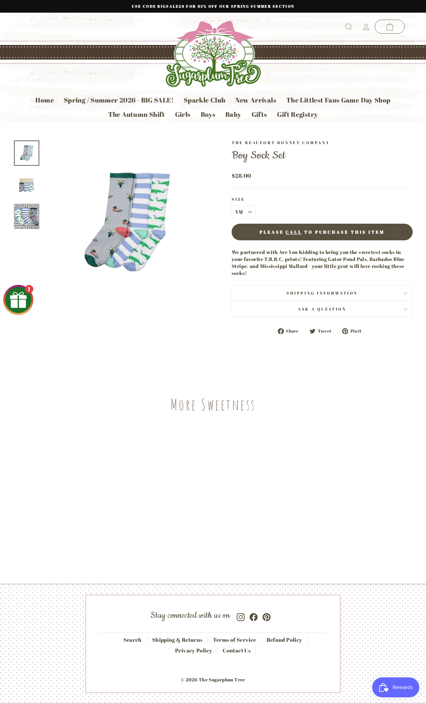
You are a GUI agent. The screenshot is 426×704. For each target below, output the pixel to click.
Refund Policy (285, 639)
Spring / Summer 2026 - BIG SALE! (119, 100)
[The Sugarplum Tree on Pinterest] (267, 615)
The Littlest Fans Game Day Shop (338, 100)
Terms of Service (234, 639)
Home (44, 100)
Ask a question (322, 309)
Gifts (259, 114)
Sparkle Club (205, 100)
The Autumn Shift (136, 114)
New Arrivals (255, 100)
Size (238, 199)
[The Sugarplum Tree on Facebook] (254, 615)
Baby (233, 114)
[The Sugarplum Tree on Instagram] (241, 615)
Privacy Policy (193, 650)
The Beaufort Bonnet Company (281, 142)
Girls (183, 114)
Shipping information (322, 293)
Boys (208, 114)
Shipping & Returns (177, 639)
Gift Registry (297, 114)
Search (132, 639)
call (294, 232)
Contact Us (237, 650)
